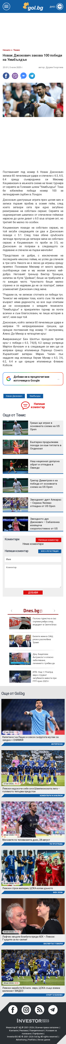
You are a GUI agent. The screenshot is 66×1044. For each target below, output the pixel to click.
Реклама (23, 1030)
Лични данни (43, 1040)
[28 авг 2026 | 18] (33, 819)
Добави (33, 592)
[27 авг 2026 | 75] (33, 768)
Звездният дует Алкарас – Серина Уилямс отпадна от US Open (45, 503)
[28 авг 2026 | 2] (33, 967)
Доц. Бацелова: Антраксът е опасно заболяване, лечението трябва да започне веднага (32, 660)
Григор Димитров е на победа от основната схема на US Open (44, 483)
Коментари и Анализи (51, 796)
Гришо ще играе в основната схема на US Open (45, 426)
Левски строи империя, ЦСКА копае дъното (27, 888)
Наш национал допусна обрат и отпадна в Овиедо (45, 464)
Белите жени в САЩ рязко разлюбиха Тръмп (43, 639)
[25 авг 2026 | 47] (33, 867)
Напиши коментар (38, 405)
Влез (43, 551)
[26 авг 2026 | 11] (33, 916)
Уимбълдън (35, 396)
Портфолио (38, 1033)
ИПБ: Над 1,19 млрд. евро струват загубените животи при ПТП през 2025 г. (45, 677)
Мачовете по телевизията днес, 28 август (26, 839)
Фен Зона (58, 892)
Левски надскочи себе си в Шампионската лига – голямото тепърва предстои (31, 790)
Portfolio (32, 1040)
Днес (56, 7)
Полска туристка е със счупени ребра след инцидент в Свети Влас (45, 621)
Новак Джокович (14, 396)
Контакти (13, 1030)
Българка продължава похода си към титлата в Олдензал (45, 445)
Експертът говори (53, 944)
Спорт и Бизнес (54, 995)
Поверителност (36, 1030)
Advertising (21, 1040)
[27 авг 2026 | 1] (33, 716)
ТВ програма (56, 844)
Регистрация (53, 551)
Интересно (57, 744)
